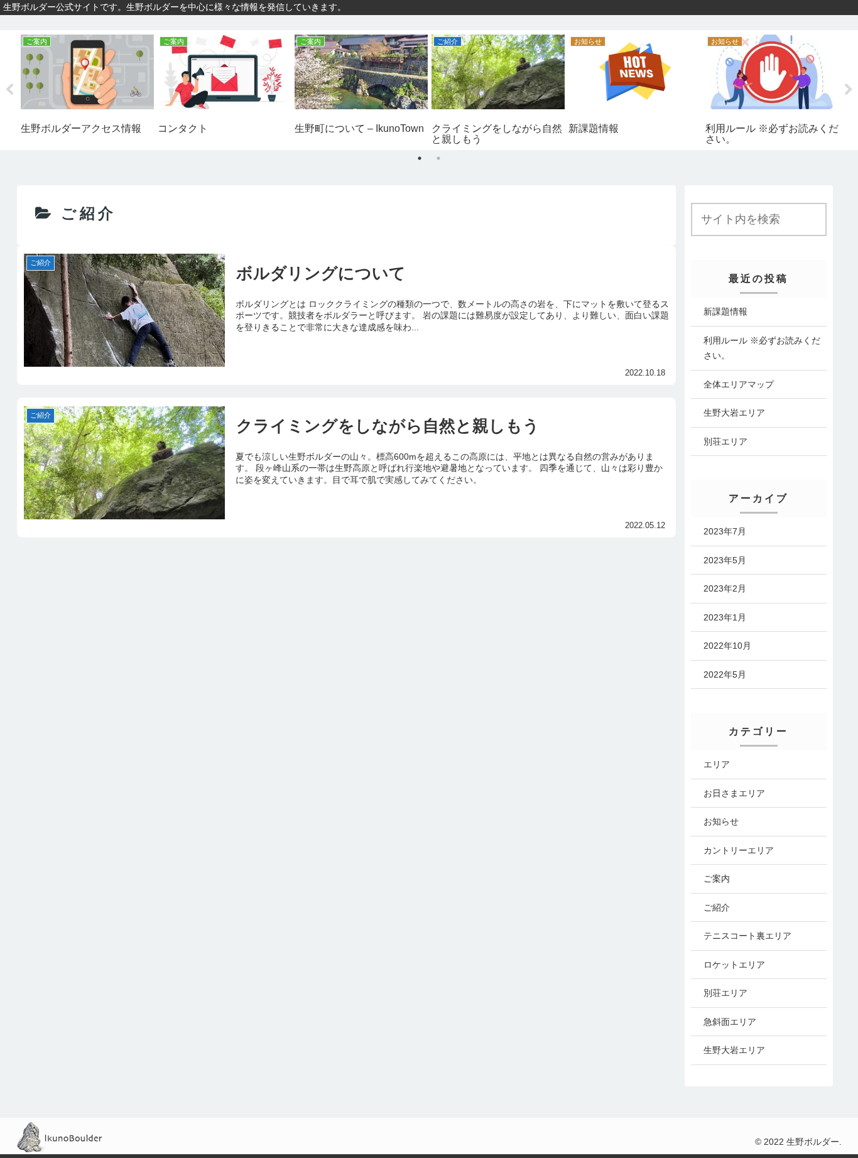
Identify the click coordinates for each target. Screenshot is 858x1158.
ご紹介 (716, 907)
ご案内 (716, 879)
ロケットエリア (734, 965)
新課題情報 (725, 311)
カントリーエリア (738, 850)
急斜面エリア (729, 1022)
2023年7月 (724, 531)
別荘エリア (725, 441)
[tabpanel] (87, 83)
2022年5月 (724, 674)
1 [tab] (419, 158)
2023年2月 (724, 588)
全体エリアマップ (738, 384)
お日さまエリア (734, 793)
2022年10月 (727, 646)
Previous (9, 90)
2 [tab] (438, 158)
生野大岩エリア (734, 413)
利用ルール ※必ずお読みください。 (761, 348)
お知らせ (721, 821)
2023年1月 (724, 617)
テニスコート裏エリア (747, 936)
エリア (716, 764)
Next (848, 90)
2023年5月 (724, 560)
